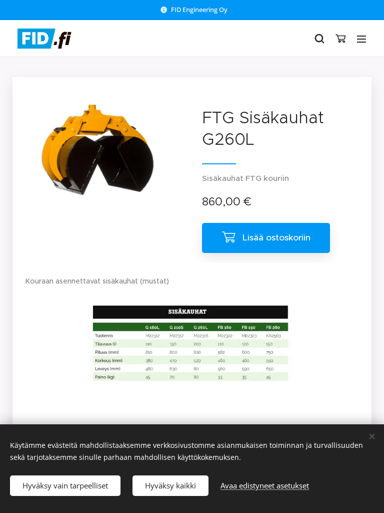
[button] (319, 38)
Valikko (362, 39)
